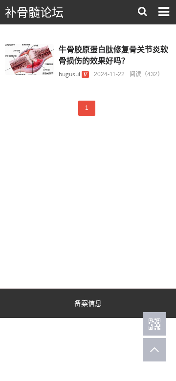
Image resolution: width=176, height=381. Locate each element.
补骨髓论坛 (34, 12)
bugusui (69, 74)
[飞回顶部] (154, 349)
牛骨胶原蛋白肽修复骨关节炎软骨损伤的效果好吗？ (113, 55)
